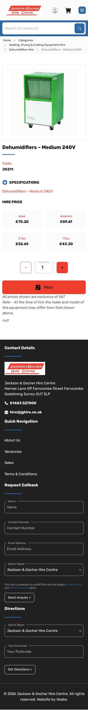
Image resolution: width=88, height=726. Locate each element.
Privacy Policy (74, 584)
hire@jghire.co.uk (26, 412)
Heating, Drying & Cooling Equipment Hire (37, 44)
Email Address (17, 543)
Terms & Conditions (21, 474)
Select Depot (16, 563)
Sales (9, 462)
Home (7, 40)
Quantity (44, 262)
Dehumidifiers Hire (21, 49)
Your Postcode (17, 645)
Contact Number (18, 522)
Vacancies (13, 451)
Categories (26, 40)
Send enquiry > (19, 597)
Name (12, 501)
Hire (48, 287)
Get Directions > (20, 669)
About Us (12, 440)
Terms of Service (19, 587)
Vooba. (62, 699)
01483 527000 (23, 403)
